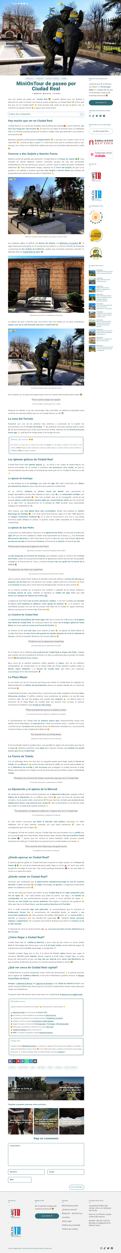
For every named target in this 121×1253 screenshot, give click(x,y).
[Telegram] (24, 3)
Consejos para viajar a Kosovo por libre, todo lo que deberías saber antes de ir (104, 332)
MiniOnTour (37, 93)
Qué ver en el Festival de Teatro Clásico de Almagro (20, 1121)
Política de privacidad (71, 1225)
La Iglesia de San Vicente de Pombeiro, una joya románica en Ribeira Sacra (104, 315)
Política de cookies (70, 1229)
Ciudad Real (29, 78)
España (64, 78)
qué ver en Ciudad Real (70, 1067)
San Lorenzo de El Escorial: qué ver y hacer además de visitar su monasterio (104, 348)
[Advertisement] (44, 1231)
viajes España (41, 1067)
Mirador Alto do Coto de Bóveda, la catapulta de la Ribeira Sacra (103, 289)
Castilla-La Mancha (52, 78)
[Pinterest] (21, 3)
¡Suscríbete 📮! (101, 103)
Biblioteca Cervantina (69, 243)
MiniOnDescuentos (70, 1206)
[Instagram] (13, 3)
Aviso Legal (66, 1221)
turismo (50, 1067)
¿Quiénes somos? (69, 1210)
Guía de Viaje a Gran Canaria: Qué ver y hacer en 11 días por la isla (71, 1121)
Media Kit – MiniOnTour (72, 1213)
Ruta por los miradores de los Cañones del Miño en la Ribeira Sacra (46, 1121)
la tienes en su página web (71, 994)
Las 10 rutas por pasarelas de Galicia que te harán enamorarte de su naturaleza (104, 306)
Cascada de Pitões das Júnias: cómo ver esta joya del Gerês (100, 1208)
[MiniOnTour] (60, 4)
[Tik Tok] (16, 3)
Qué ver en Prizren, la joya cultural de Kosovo (100, 1215)
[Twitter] (19, 3)
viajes (32, 1067)
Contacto (66, 1217)
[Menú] (100, 4)
